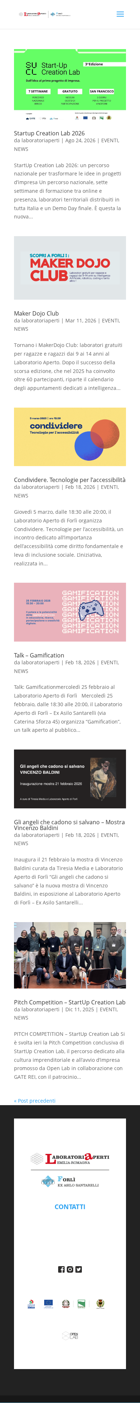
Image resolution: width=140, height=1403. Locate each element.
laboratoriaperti (41, 140)
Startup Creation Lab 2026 (49, 133)
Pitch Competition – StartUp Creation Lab (70, 1002)
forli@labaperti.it (70, 1217)
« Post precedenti (35, 1100)
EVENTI (109, 140)
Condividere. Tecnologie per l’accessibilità (70, 480)
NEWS (21, 148)
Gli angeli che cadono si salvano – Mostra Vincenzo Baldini (69, 825)
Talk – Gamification (39, 655)
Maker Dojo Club (36, 313)
